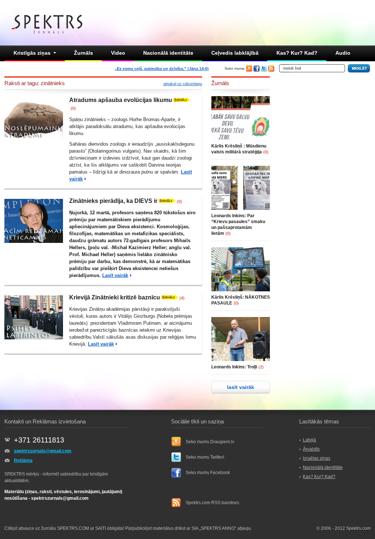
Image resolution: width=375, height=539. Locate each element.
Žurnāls (83, 53)
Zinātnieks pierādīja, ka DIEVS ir (113, 201)
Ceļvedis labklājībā (235, 53)
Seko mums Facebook (208, 472)
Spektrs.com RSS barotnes (212, 502)
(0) (73, 108)
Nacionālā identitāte (168, 53)
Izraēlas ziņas (316, 458)
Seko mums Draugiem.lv (210, 441)
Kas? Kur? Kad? (297, 53)
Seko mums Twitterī (205, 457)
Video (118, 53)
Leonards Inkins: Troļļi (234, 366)
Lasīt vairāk (115, 275)
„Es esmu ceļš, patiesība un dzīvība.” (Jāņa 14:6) (162, 68)
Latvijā (309, 440)
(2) (261, 367)
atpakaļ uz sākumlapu (182, 83)
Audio (342, 53)
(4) (182, 298)
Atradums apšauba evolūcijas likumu (120, 100)
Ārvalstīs (311, 449)
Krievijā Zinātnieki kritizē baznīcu (114, 297)
